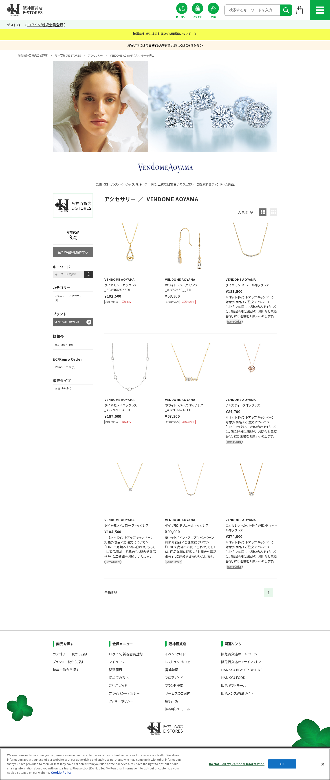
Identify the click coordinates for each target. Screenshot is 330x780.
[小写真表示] (273, 212)
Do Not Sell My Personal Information (237, 764)
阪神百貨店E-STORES (68, 55)
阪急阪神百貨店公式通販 (33, 55)
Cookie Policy (61, 772)
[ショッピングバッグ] (299, 10)
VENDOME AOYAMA (67, 322)
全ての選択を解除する (73, 252)
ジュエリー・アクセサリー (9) (69, 298)
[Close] (323, 764)
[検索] (286, 10)
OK (282, 764)
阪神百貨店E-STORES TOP (24, 10)
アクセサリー (95, 55)
